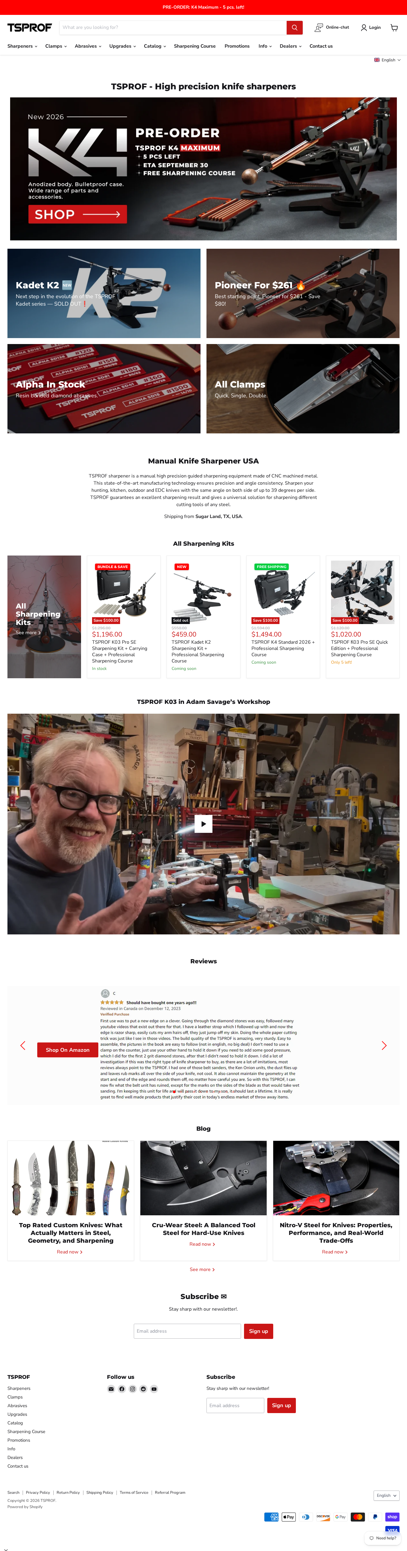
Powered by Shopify (25, 1507)
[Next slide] (383, 1045)
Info (263, 46)
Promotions (237, 46)
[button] (387, 60)
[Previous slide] (24, 1045)
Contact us (321, 46)
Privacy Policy (38, 1492)
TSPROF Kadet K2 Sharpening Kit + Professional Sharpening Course (198, 651)
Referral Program (170, 1492)
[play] (203, 824)
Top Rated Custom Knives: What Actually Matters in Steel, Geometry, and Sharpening (70, 1233)
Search (13, 1492)
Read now (68, 1252)
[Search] (295, 28)
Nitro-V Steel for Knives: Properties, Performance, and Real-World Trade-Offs (336, 1233)
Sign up (258, 1331)
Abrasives (86, 46)
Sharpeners (20, 46)
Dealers (289, 46)
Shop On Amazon (68, 1049)
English (384, 1495)
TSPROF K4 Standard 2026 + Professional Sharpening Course (283, 648)
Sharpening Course (195, 46)
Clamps (54, 46)
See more (201, 1269)
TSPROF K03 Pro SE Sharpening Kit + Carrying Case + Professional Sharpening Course (119, 651)
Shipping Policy (99, 1492)
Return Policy (68, 1492)
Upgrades (121, 46)
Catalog (153, 46)
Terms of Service (134, 1492)
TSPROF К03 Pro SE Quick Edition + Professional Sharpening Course (359, 648)
